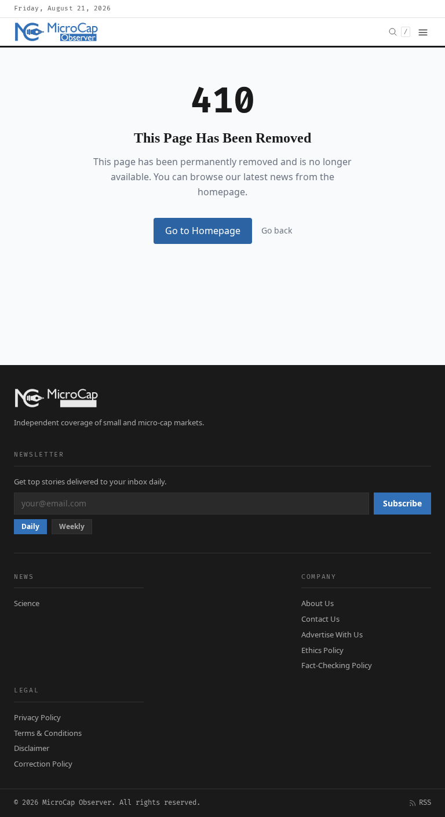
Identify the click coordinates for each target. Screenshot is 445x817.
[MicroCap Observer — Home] (57, 32)
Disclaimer (31, 748)
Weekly (72, 526)
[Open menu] (423, 32)
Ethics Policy (322, 650)
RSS (425, 802)
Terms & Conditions (48, 733)
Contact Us (320, 619)
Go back (276, 230)
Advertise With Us (332, 634)
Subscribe (402, 503)
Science (26, 603)
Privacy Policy (37, 717)
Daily (30, 526)
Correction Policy (43, 763)
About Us (317, 603)
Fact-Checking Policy (336, 665)
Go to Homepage (202, 230)
